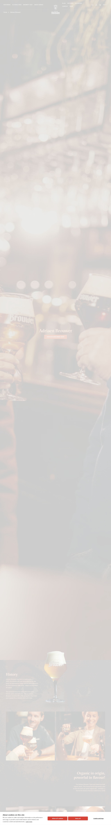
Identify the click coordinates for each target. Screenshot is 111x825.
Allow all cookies (57, 818)
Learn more (29, 821)
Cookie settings (98, 818)
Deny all (78, 818)
